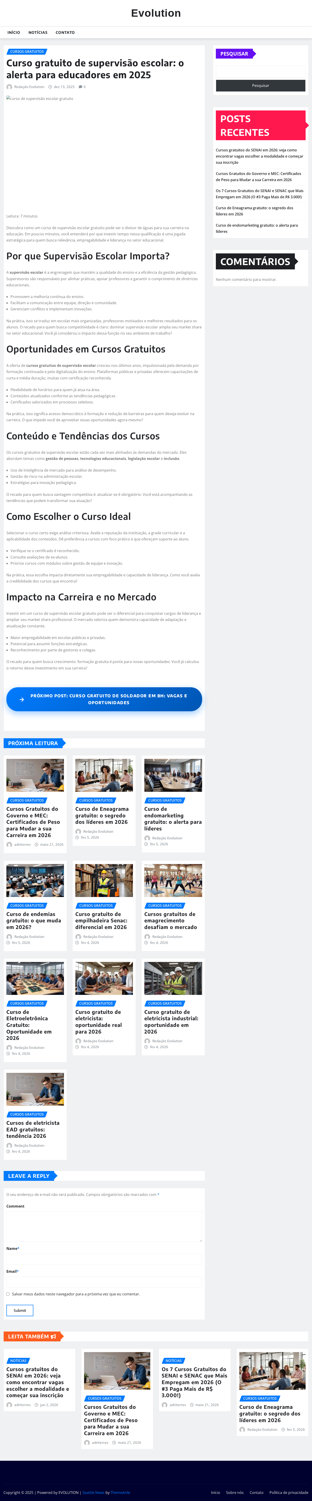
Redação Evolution (29, 86)
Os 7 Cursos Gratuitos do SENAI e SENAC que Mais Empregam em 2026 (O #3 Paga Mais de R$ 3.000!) (194, 1382)
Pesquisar (234, 53)
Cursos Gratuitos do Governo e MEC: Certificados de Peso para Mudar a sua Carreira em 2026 (33, 822)
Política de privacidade (289, 1492)
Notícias (38, 32)
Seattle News (93, 1492)
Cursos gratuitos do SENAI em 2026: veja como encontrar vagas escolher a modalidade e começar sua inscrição (259, 156)
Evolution (156, 13)
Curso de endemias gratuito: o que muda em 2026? (33, 920)
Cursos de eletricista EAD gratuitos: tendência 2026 (33, 1129)
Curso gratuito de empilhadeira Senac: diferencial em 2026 (101, 920)
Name (12, 1248)
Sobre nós (235, 1492)
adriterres (22, 844)
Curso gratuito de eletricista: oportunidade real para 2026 (98, 1022)
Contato (65, 32)
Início (14, 32)
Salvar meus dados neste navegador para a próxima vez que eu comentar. (76, 1294)
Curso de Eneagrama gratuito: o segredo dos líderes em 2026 (102, 815)
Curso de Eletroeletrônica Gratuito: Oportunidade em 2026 (29, 1025)
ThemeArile (120, 1492)
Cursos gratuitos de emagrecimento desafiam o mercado (170, 920)
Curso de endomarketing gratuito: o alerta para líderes (173, 819)
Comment (15, 1206)
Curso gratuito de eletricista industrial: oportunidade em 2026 (171, 1022)
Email (12, 1271)
